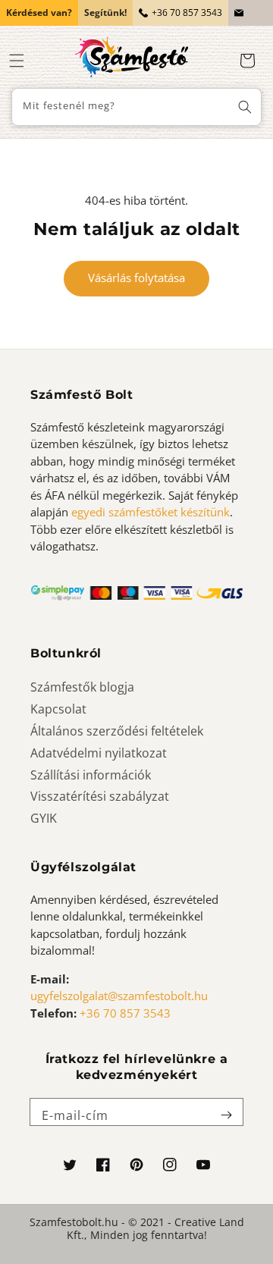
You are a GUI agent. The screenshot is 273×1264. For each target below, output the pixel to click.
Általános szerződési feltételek (116, 731)
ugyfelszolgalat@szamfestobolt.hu (119, 995)
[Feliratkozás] (226, 1115)
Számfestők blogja (82, 687)
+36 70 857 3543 (187, 12)
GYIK (43, 818)
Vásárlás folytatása (136, 277)
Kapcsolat (58, 709)
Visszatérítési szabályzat (99, 796)
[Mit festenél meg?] (245, 107)
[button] (16, 60)
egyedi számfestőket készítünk (150, 511)
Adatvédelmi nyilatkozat (98, 753)
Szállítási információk (90, 775)
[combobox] (136, 107)
